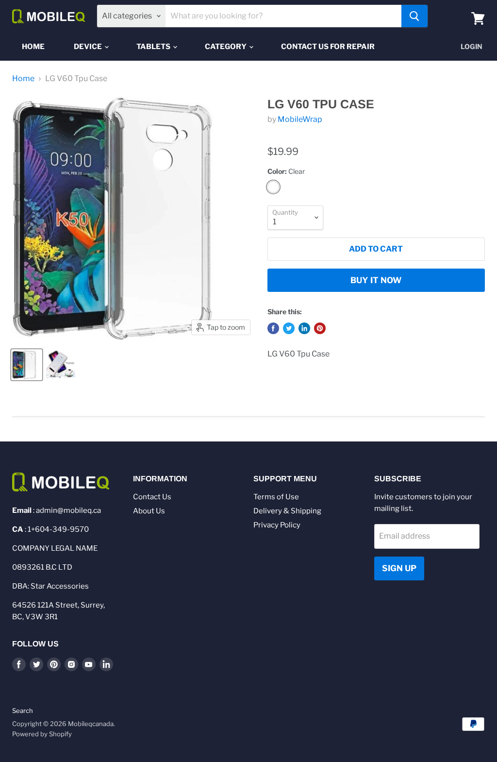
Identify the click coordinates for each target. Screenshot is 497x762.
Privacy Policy (276, 525)
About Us (149, 511)
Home (33, 46)
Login (471, 46)
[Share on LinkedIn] (304, 328)
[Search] (414, 16)
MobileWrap (300, 119)
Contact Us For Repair (328, 46)
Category (226, 46)
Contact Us (152, 496)
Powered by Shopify (42, 734)
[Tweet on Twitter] (289, 328)
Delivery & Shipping (287, 511)
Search (22, 710)
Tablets (154, 46)
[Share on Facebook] (273, 328)
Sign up (399, 568)
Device (88, 46)
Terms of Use (276, 496)
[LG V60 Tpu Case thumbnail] (26, 364)
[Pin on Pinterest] (320, 328)
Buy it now (375, 280)
